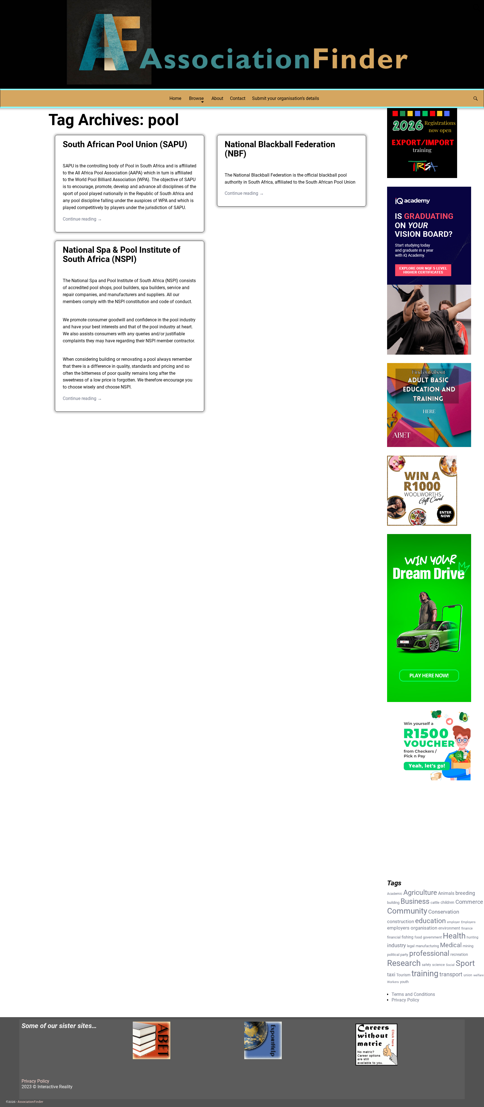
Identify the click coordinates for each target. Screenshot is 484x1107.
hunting (472, 937)
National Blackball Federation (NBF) (280, 148)
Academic (394, 894)
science (438, 965)
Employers (468, 922)
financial (394, 937)
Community (407, 911)
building (393, 902)
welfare (478, 975)
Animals (446, 893)
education (430, 920)
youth (404, 982)
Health (454, 935)
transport (450, 974)
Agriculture (420, 892)
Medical (451, 945)
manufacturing (427, 946)
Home (175, 98)
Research (404, 963)
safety (426, 965)
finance (467, 928)
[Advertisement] (210, 460)
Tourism (403, 975)
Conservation (443, 912)
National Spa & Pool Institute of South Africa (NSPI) (121, 254)
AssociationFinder (30, 1102)
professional (429, 953)
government (432, 937)
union (468, 975)
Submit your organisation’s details (285, 98)
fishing (407, 937)
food (418, 937)
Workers (393, 982)
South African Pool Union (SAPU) (125, 144)
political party (397, 954)
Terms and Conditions (413, 994)
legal (411, 946)
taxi (391, 974)
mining (468, 946)
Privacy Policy (405, 1000)
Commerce (469, 902)
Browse (196, 98)
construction (400, 921)
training (424, 973)
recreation (459, 954)
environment (449, 928)
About (217, 98)
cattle (435, 902)
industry (396, 945)
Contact (237, 98)
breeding (465, 893)
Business (415, 901)
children (447, 902)
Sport (465, 963)
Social (450, 965)
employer (453, 922)
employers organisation (412, 928)
